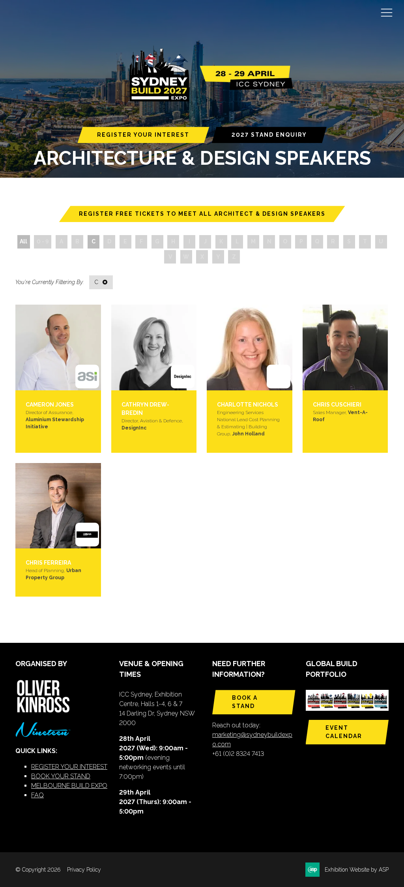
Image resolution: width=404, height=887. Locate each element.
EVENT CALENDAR (343, 732)
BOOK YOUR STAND (60, 776)
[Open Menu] (387, 12)
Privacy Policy (84, 869)
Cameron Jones (50, 404)
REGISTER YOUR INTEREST (143, 135)
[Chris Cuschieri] (345, 347)
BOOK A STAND (245, 702)
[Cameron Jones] (58, 347)
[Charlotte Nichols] (249, 347)
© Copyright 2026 (37, 869)
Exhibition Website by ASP (357, 869)
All (23, 241)
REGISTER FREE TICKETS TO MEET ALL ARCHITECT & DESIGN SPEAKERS (202, 214)
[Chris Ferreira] (58, 506)
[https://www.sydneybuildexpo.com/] (208, 100)
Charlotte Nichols (247, 404)
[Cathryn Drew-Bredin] (154, 347)
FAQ (37, 795)
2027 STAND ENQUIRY (269, 135)
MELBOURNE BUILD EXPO (69, 785)
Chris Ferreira (48, 562)
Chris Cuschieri (337, 404)
